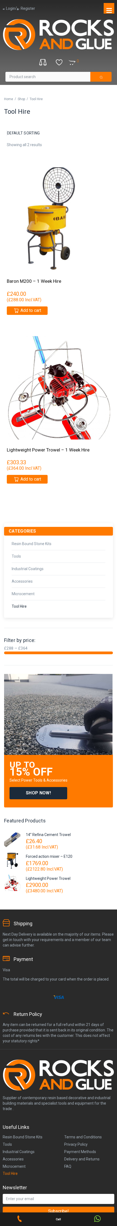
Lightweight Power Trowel (48, 878)
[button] (38, 793)
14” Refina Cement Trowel (48, 834)
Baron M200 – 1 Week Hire (34, 281)
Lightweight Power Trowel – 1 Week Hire (48, 450)
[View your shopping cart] (83, 61)
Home (8, 99)
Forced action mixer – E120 (49, 856)
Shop (21, 99)
